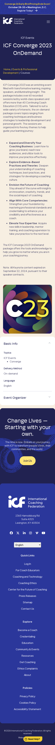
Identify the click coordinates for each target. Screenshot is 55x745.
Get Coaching (27, 662)
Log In (27, 564)
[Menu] (48, 21)
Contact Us (27, 609)
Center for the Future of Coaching (27, 589)
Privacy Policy (27, 696)
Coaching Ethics (27, 583)
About (27, 675)
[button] (49, 343)
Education (27, 643)
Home (6, 69)
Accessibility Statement (27, 709)
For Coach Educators (28, 570)
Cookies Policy (27, 703)
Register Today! (25, 10)
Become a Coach (27, 630)
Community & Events (27, 649)
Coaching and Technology (27, 576)
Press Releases (27, 596)
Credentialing (27, 636)
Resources (27, 656)
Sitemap (27, 602)
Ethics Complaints (27, 668)
